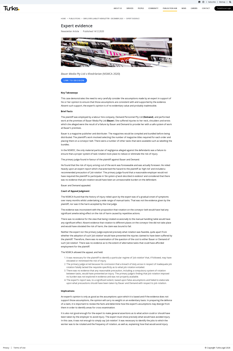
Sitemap (222, 2)
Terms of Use (19, 347)
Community (153, 8)
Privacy (6, 347)
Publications (74, 18)
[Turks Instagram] (203, 2)
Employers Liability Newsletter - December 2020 (103, 18)
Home (63, 18)
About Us (118, 8)
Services (129, 8)
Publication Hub (170, 8)
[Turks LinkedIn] (199, 2)
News (184, 8)
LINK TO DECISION (74, 80)
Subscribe (212, 2)
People (141, 8)
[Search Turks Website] (230, 2)
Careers (194, 8)
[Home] (11, 8)
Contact (206, 8)
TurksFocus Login (224, 8)
